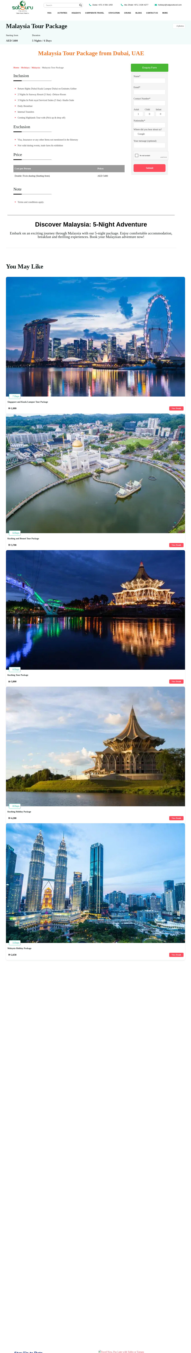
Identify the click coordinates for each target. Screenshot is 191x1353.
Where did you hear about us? (148, 129)
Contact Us (152, 13)
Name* (137, 76)
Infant (158, 109)
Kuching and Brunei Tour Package (23, 539)
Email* (137, 87)
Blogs (138, 13)
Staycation (114, 13)
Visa (49, 13)
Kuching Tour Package (17, 675)
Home (16, 67)
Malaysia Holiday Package (19, 948)
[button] (50, 13)
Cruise (127, 13)
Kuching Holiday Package (19, 812)
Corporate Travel (94, 13)
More (165, 13)
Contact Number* (142, 98)
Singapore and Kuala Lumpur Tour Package (27, 402)
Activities (62, 13)
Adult (136, 109)
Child (147, 109)
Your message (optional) (145, 140)
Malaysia (36, 67)
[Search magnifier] (80, 5)
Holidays (76, 13)
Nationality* (139, 120)
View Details (176, 408)
